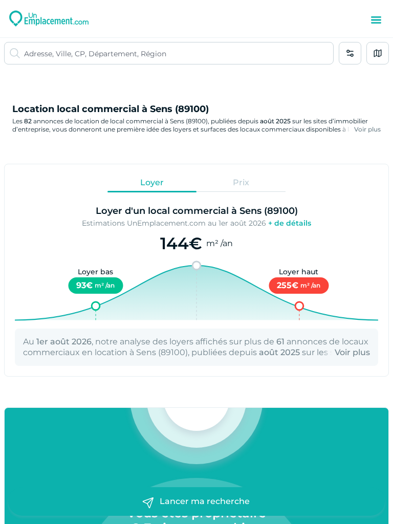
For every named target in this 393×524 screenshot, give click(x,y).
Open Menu (376, 20)
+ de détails (289, 223)
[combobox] (178, 53)
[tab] (151, 182)
